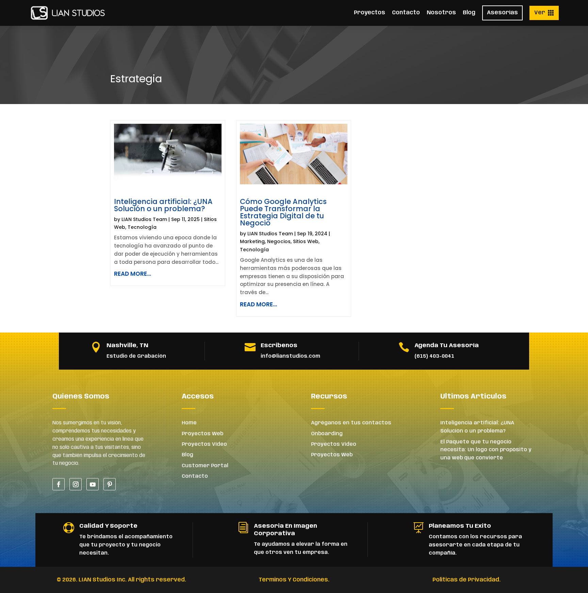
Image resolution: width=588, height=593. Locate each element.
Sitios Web (305, 241)
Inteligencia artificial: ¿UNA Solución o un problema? (163, 205)
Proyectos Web (202, 434)
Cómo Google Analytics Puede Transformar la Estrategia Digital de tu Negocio (283, 212)
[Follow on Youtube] (92, 484)
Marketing (252, 241)
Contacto (406, 13)
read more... (132, 274)
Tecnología (142, 227)
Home (189, 423)
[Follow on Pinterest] (109, 484)
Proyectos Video (204, 444)
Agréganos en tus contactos (351, 423)
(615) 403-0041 (434, 356)
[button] (544, 13)
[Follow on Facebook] (58, 484)
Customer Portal (205, 466)
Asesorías (502, 13)
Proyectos (369, 13)
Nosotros (441, 13)
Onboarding (327, 434)
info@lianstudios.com (290, 356)
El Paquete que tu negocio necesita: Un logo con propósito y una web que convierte (486, 450)
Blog (469, 13)
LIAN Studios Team (144, 219)
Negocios (279, 241)
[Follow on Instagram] (75, 484)
